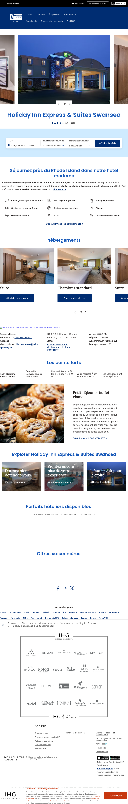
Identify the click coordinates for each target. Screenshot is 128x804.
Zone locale (31, 21)
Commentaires (102, 752)
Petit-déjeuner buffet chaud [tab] (8, 375)
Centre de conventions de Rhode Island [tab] (34, 374)
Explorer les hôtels (43, 745)
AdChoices (100, 744)
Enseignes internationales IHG (47, 737)
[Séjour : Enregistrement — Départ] (23, 145)
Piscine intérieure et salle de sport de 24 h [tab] (62, 374)
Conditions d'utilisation (75, 733)
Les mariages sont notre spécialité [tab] (112, 375)
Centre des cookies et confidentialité (105, 734)
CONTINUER (115, 795)
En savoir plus (105, 768)
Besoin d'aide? (13, 4)
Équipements (54, 14)
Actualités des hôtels (44, 741)
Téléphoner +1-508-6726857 (89, 438)
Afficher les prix (107, 143)
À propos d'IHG (41, 733)
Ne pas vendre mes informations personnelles (109, 739)
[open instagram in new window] (63, 588)
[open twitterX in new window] (71, 588)
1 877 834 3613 (35, 759)
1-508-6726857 (23, 337)
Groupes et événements (51, 21)
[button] (119, 3)
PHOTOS (70, 21)
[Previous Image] (59, 104)
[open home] (4, 625)
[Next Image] (69, 104)
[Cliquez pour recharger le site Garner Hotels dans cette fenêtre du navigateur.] (97, 686)
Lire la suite (59, 189)
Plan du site (101, 748)
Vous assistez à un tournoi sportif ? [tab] (87, 375)
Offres (29, 14)
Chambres (40, 14)
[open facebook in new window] (56, 588)
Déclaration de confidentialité (61, 800)
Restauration (70, 14)
